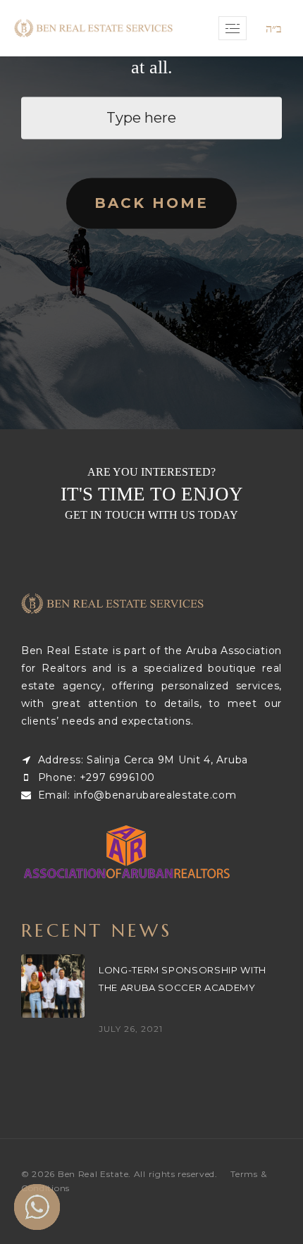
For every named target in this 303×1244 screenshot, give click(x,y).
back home (151, 203)
